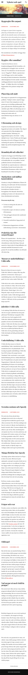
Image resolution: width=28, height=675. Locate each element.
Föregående (14, 666)
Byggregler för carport (11, 21)
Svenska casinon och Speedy (13, 407)
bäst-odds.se (9, 578)
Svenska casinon (13, 524)
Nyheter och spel (14, 2)
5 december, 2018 (14, 547)
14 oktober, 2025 (14, 26)
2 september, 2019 (14, 412)
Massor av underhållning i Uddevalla (12, 259)
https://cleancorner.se (8, 55)
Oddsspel (5, 541)
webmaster (4, 26)
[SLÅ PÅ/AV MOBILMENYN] (2, 2)
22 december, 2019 (15, 266)
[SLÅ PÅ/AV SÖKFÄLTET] (26, 2)
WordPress (17, 672)
